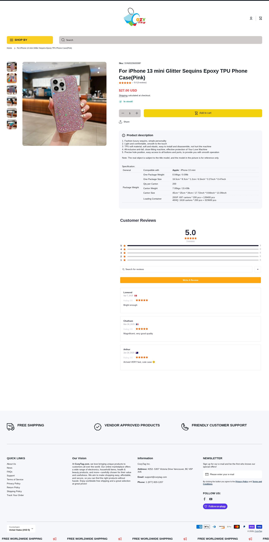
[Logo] (134, 18)
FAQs (9, 471)
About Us (11, 464)
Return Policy (13, 487)
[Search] (62, 40)
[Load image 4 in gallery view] (12, 101)
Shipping (123, 95)
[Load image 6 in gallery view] (12, 124)
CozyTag (258, 531)
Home (9, 48)
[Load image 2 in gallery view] (12, 78)
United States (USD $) (19, 530)
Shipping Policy (14, 491)
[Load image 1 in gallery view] (12, 67)
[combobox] (160, 40)
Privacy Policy (13, 483)
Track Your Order (15, 495)
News (9, 468)
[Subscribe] (258, 474)
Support (11, 475)
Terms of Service (15, 479)
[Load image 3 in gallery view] (12, 90)
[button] (260, 18)
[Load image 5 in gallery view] (12, 113)
